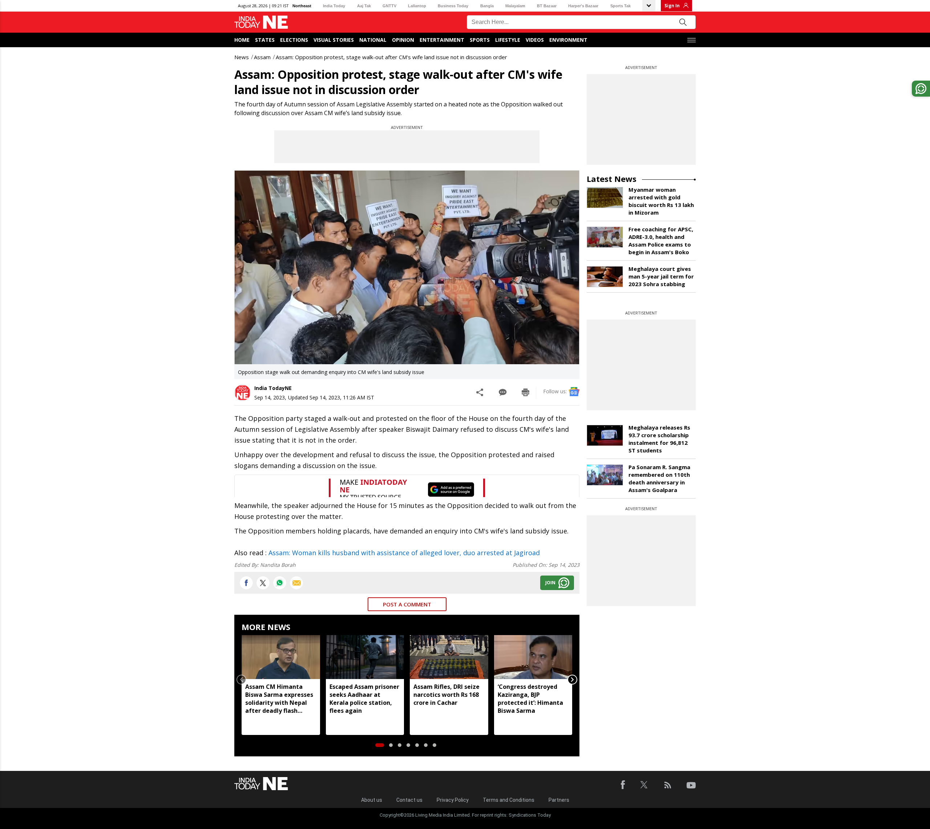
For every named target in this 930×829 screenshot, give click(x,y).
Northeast (301, 6)
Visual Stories (334, 39)
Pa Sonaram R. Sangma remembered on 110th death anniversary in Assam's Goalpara (659, 478)
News (241, 57)
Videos (535, 39)
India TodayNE (273, 388)
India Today (334, 6)
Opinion (403, 39)
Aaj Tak (364, 6)
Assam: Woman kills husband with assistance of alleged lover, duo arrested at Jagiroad (404, 552)
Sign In (672, 6)
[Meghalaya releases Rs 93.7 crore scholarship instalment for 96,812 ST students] (605, 435)
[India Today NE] (261, 22)
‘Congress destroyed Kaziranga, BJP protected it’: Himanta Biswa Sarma (530, 699)
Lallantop (417, 6)
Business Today (453, 6)
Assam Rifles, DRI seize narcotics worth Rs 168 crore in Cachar (446, 695)
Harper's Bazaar (583, 6)
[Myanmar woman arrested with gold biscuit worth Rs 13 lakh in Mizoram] (605, 197)
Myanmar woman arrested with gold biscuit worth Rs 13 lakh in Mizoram (661, 201)
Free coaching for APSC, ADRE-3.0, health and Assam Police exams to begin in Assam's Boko (660, 240)
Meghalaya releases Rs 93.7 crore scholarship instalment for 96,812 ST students (659, 439)
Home (242, 39)
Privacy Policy (453, 800)
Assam (262, 57)
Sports (480, 39)
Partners (559, 800)
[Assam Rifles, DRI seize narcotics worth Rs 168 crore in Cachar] (449, 657)
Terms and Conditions (508, 800)
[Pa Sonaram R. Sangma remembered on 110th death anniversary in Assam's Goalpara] (605, 475)
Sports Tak (620, 6)
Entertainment (442, 39)
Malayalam (515, 6)
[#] (279, 582)
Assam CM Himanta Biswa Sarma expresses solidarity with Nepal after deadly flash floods (279, 699)
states (265, 39)
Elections (294, 39)
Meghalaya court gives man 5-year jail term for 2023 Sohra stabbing (661, 276)
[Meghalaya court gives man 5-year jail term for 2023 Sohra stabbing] (605, 277)
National (373, 39)
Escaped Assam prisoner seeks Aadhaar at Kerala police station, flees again (364, 699)
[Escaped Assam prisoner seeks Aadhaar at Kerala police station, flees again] (365, 657)
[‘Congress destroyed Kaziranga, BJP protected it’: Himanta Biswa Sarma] (533, 657)
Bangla (487, 6)
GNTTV (389, 6)
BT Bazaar (547, 6)
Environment (568, 39)
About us (371, 800)
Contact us (409, 800)
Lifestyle (507, 39)
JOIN (550, 583)
